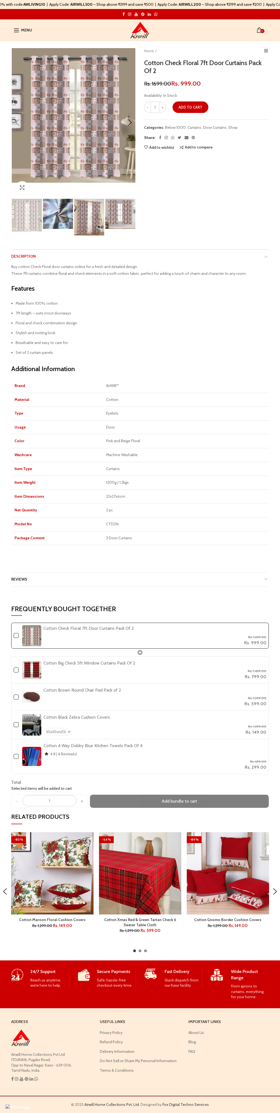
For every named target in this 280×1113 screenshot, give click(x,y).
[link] (32, 635)
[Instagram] (166, 137)
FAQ (191, 1051)
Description (23, 256)
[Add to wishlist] (86, 839)
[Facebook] (160, 137)
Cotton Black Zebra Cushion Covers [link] (76, 717)
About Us (196, 1032)
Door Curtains (214, 127)
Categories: (154, 127)
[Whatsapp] (173, 137)
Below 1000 (175, 127)
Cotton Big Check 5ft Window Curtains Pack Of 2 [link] (89, 663)
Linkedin (149, 14)
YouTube (136, 14)
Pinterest (142, 14)
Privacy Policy (111, 1032)
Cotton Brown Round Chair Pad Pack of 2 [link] (82, 690)
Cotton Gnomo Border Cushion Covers (227, 919)
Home (149, 51)
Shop (233, 127)
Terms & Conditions (117, 1070)
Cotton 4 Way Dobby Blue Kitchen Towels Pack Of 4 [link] (92, 745)
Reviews (19, 579)
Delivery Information (117, 1051)
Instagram (123, 14)
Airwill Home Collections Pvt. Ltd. (112, 1104)
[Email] (186, 137)
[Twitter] (179, 137)
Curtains (194, 127)
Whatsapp (156, 14)
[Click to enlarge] (22, 188)
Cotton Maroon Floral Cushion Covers (52, 919)
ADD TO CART (190, 107)
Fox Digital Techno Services (185, 1104)
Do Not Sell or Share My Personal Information (138, 1060)
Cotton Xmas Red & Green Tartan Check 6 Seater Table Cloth (140, 922)
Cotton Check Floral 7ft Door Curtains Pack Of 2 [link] (88, 628)
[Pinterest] (193, 137)
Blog (192, 1041)
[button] (16, 801)
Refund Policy (111, 1041)
